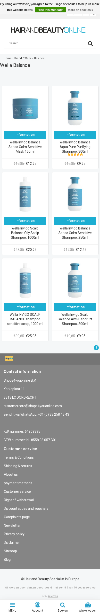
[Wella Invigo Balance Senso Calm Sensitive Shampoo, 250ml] (75, 195)
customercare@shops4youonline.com (33, 406)
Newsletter (12, 525)
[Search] (90, 44)
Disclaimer (12, 542)
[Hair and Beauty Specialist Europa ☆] (48, 28)
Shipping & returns (18, 466)
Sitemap (10, 551)
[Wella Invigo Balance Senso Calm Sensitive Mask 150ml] (25, 109)
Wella (28, 58)
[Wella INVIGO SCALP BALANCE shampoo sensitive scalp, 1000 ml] (25, 281)
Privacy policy (14, 534)
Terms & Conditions (19, 457)
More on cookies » (80, 10)
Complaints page (17, 517)
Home (8, 58)
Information (25, 135)
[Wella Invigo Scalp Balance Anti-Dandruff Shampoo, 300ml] (75, 281)
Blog (7, 559)
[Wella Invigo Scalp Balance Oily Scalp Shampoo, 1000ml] (25, 195)
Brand (18, 58)
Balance (39, 58)
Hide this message (50, 10)
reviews (53, 596)
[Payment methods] (9, 359)
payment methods (18, 483)
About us (11, 474)
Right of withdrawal (19, 500)
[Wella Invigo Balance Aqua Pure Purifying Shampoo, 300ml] (75, 109)
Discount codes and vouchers (26, 508)
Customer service (17, 491)
